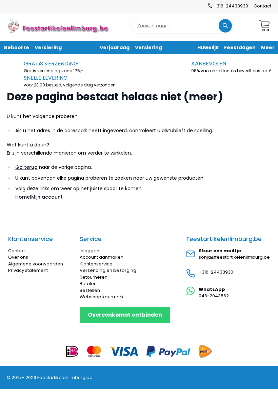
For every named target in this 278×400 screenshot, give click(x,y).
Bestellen (90, 290)
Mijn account (47, 197)
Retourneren (93, 277)
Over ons (18, 257)
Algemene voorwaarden (35, 264)
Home (22, 197)
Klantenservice (96, 264)
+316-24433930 (216, 272)
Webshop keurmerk (102, 297)
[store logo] (59, 25)
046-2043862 (214, 296)
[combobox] (182, 26)
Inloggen (89, 250)
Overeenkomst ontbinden (125, 315)
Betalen (88, 283)
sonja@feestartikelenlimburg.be (234, 257)
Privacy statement (28, 270)
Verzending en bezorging (108, 270)
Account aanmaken (101, 257)
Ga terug (26, 167)
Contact (262, 6)
